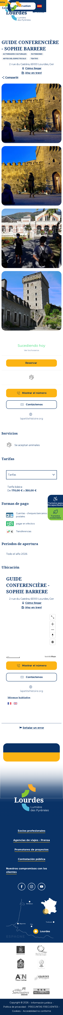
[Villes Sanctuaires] (21, 991)
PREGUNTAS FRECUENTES (43, 1006)
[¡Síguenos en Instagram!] (31, 886)
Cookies (16, 1011)
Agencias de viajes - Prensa (31, 840)
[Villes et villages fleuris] (42, 991)
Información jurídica (41, 1002)
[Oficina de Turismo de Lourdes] (18, 11)
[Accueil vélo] (21, 964)
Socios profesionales (31, 830)
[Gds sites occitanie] (42, 964)
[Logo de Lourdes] (31, 798)
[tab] (28, 475)
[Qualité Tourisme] (42, 950)
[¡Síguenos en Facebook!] (21, 886)
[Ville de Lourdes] (42, 977)
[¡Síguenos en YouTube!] (41, 886)
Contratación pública (31, 859)
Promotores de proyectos (31, 849)
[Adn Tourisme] (21, 977)
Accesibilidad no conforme (37, 1011)
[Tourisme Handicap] (21, 950)
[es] (40, 6)
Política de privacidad (14, 1006)
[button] (40, 6)
